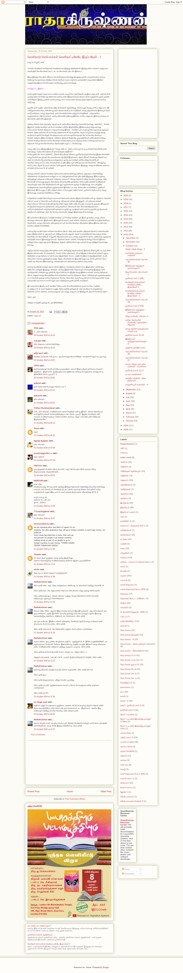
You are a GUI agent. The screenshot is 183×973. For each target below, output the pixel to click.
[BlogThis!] (58, 311)
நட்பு (122, 692)
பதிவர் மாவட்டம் (126, 737)
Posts (126, 869)
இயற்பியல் (124, 503)
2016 (126, 211)
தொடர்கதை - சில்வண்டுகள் (132, 651)
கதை (122, 548)
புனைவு (123, 760)
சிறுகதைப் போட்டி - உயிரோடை (132, 598)
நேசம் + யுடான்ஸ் (127, 714)
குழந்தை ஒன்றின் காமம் (135, 347)
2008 (126, 429)
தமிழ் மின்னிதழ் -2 (128, 621)
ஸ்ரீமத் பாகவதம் (127, 796)
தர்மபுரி (123, 626)
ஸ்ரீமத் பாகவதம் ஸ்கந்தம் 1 (131, 801)
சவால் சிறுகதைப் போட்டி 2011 (133, 589)
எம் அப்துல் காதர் (40, 702)
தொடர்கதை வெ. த (128, 678)
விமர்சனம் (124, 783)
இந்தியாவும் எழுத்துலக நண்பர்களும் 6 (134, 267)
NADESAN (38, 481)
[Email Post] (50, 312)
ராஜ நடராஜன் (33, 62)
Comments (129, 873)
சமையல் (123, 580)
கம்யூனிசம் (125, 553)
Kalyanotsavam (127, 444)
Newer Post (33, 791)
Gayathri (37, 554)
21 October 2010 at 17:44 (44, 602)
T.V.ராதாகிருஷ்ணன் (42, 511)
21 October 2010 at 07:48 (44, 448)
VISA (36, 328)
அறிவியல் (124, 475)
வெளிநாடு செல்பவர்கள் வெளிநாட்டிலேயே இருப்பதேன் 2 (48, 944)
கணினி (123, 544)
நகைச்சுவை (125, 687)
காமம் (122, 566)
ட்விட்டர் (123, 616)
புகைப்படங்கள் (126, 746)
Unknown (38, 466)
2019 (126, 199)
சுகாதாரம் (124, 607)
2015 (126, 215)
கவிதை (123, 557)
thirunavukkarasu (41, 524)
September (131, 389)
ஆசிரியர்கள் (125, 489)
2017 (126, 207)
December (131, 238)
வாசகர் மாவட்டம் (127, 778)
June (128, 401)
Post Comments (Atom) (75, 799)
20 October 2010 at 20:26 (44, 378)
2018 (126, 203)
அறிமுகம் (124, 466)
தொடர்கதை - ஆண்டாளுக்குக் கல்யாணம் (137, 644)
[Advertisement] (69, 763)
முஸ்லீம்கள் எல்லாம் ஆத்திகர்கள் (39, 935)
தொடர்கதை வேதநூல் (129, 635)
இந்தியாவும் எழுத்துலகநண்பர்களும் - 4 (136, 341)
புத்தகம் (123, 756)
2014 (126, 219)
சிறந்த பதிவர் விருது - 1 (135, 249)
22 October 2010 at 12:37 (44, 729)
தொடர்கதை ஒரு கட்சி (129, 664)
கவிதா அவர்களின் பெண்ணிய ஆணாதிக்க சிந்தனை (136, 322)
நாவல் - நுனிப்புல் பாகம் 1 (130, 705)
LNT (122, 448)
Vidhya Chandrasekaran (44, 408)
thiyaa (36, 428)
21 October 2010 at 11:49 (44, 549)
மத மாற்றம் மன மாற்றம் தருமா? (39, 926)
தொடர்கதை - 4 (127, 639)
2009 (126, 425)
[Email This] (55, 311)
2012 (126, 227)
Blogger (106, 967)
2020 (126, 195)
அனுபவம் (37, 316)
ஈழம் (122, 516)
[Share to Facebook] (63, 311)
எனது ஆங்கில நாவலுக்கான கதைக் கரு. (137, 330)
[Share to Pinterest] (66, 311)
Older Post (106, 791)
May (128, 405)
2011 (126, 230)
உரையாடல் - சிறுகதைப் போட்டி (132, 525)
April (128, 409)
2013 (126, 223)
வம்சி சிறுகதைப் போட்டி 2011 (132, 774)
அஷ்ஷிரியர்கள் (126, 485)
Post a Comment (38, 735)
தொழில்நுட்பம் (126, 682)
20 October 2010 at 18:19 (44, 348)
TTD (122, 453)
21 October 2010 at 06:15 (44, 435)
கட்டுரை (123, 539)
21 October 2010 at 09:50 (44, 475)
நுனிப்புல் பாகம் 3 (127, 710)
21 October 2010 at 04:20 (44, 403)
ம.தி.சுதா (37, 341)
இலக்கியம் (124, 507)
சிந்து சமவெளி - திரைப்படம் (136, 316)
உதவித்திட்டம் (125, 521)
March (129, 413)
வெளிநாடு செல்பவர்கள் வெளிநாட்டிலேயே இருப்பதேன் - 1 (135, 293)
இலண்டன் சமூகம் (127, 512)
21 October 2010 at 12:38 (44, 577)
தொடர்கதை (125, 630)
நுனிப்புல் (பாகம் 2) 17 (134, 370)
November (131, 242)
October (130, 246)
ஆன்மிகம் (124, 494)
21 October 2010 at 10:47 (44, 518)
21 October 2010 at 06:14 (44, 423)
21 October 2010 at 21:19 (44, 633)
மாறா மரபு (124, 765)
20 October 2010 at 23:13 (44, 390)
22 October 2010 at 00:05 (44, 714)
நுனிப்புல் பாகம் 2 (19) (134, 306)
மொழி (123, 769)
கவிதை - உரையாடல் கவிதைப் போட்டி (135, 562)
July (128, 397)
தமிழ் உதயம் (38, 353)
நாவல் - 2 (124, 701)
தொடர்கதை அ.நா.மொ (130, 660)
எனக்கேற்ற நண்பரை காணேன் (133, 254)
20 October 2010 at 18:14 (44, 335)
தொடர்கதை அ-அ (128, 655)
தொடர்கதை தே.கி (128, 669)
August (129, 393)
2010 (126, 234)
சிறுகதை (124, 594)
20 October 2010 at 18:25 (44, 360)
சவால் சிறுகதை (127, 585)
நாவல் (122, 696)
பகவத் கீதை (125, 733)
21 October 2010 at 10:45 (44, 506)
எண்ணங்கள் (125, 535)
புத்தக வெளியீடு (34, 806)
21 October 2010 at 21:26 (44, 696)
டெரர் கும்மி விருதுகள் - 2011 (132, 612)
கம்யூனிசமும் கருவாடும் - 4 (136, 384)
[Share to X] (60, 311)
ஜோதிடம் (124, 792)
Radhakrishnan (41, 582)
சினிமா (123, 603)
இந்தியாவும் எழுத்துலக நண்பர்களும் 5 (134, 311)
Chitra (36, 365)
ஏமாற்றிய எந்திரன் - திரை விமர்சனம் (135, 379)
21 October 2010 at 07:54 (44, 460)
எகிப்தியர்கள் (125, 530)
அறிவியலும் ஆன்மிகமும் (130, 471)
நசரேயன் (37, 383)
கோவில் (123, 571)
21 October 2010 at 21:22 (44, 661)
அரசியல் (123, 462)
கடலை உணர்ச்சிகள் (133, 374)
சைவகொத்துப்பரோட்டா (43, 453)
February (130, 417)
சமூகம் (123, 576)
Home (70, 791)
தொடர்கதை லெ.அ (128, 673)
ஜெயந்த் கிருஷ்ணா (41, 441)
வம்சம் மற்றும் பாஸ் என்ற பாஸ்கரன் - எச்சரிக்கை (136, 365)
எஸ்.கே (36, 569)
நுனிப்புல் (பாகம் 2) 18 (134, 335)
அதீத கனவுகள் (47, 12)
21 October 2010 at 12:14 (44, 564)
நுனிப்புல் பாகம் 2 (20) (134, 278)
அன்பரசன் (38, 395)
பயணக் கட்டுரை (127, 742)
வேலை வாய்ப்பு (126, 787)
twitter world (125, 457)
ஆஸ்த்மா (124, 498)
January (130, 421)
